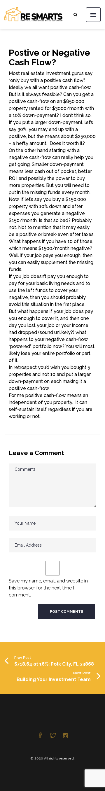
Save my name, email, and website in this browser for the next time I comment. (48, 588)
